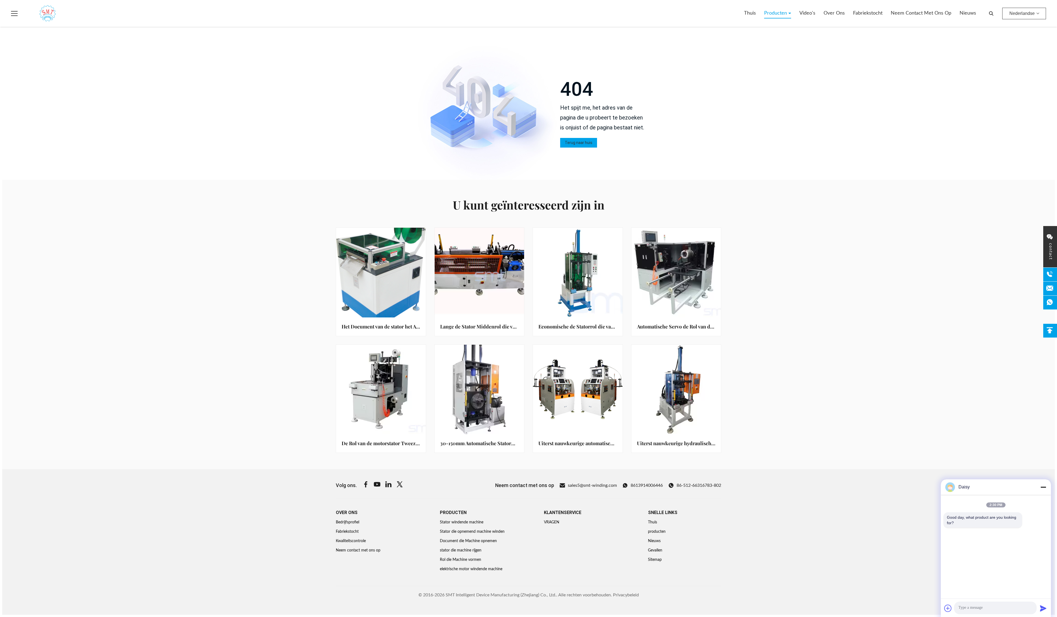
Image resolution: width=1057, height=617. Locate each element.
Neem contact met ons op (921, 13)
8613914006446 (647, 485)
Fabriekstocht (867, 13)
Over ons (834, 13)
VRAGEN (551, 522)
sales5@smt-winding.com (592, 485)
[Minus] (1043, 487)
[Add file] (948, 608)
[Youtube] (377, 485)
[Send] (1043, 608)
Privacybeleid (626, 595)
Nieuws (968, 13)
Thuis (750, 13)
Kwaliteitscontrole (351, 541)
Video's (807, 13)
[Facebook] (365, 485)
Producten (776, 13)
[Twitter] (399, 485)
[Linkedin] (388, 485)
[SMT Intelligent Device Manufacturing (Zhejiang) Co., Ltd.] (39, 13)
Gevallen (655, 550)
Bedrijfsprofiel (347, 522)
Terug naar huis (578, 142)
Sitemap (655, 560)
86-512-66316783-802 (699, 485)
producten (657, 532)
